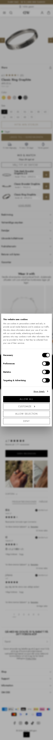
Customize (25, 406)
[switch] (46, 363)
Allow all (26, 399)
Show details (39, 391)
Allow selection (26, 413)
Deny (26, 421)
